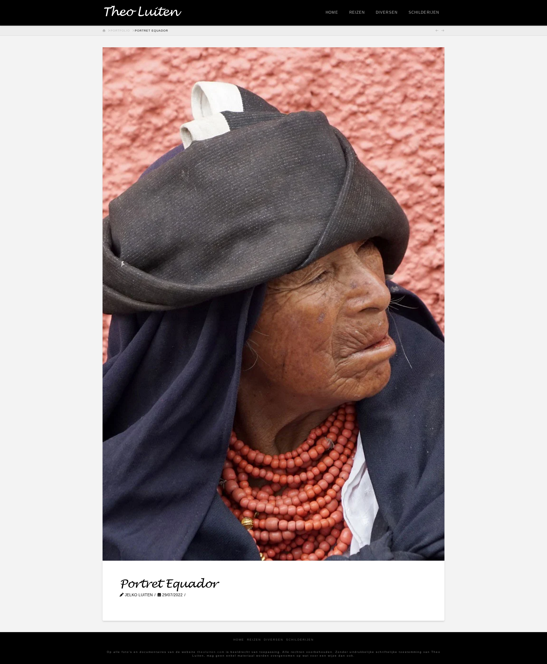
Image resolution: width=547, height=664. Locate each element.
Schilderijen (300, 639)
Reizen (254, 639)
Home (238, 639)
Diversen (273, 639)
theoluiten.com (210, 651)
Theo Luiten (140, 12)
